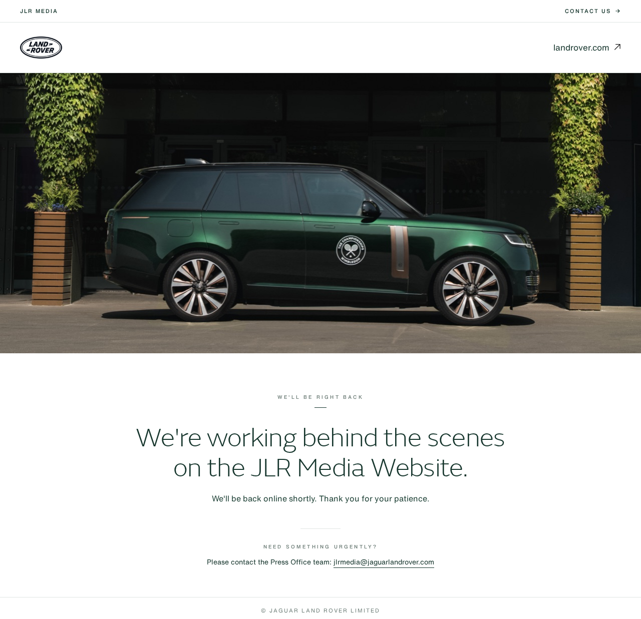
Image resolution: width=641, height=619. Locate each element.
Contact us (588, 11)
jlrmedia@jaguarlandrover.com (384, 561)
